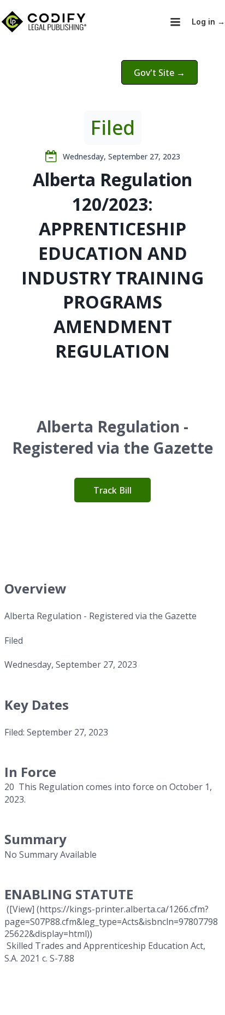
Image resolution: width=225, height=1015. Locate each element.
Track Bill (112, 490)
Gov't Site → (159, 73)
